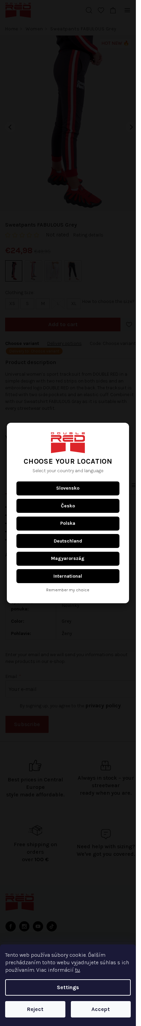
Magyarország (68, 558)
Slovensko (67, 488)
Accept (100, 1009)
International (67, 576)
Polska (67, 523)
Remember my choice (67, 590)
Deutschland (68, 541)
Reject (35, 1009)
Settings (68, 987)
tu (77, 970)
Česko (68, 506)
